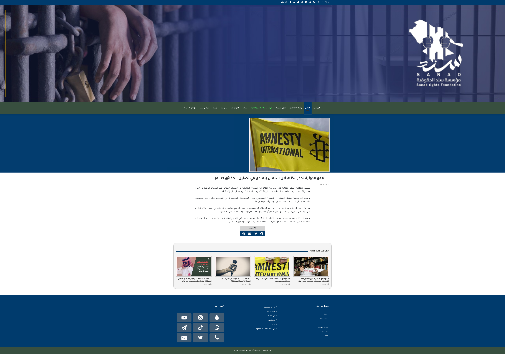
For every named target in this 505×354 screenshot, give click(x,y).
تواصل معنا (204, 108)
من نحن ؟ (192, 108)
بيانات (215, 108)
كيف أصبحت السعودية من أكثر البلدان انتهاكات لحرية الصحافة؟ (236, 280)
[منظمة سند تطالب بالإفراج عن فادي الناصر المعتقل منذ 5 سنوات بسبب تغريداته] (193, 266)
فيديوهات (223, 108)
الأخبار (307, 108)
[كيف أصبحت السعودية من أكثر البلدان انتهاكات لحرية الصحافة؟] (233, 266)
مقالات (245, 108)
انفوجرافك (235, 108)
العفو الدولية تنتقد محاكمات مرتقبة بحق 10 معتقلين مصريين (273, 280)
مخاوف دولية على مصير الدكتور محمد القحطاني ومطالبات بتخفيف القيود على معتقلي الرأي (313, 280)
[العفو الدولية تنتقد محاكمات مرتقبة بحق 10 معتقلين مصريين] (272, 266)
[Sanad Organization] (252, 53)
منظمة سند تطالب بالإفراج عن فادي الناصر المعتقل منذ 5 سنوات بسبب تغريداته (194, 280)
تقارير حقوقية (281, 108)
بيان (273, 325)
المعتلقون (271, 320)
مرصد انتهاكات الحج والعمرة (261, 108)
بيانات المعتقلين (295, 108)
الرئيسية (316, 108)
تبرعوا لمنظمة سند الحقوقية (265, 329)
